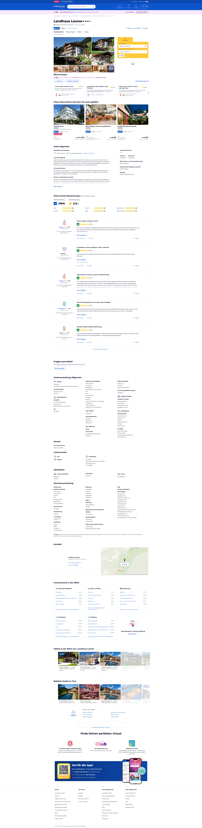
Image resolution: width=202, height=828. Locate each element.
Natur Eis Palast (60, 604)
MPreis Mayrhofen (93, 621)
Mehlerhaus (59, 592)
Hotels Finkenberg (87, 714)
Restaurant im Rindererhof (127, 595)
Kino (57, 627)
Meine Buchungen (60, 793)
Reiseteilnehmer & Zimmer (126, 49)
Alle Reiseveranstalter (61, 816)
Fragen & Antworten (60, 798)
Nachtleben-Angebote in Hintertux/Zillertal (67, 636)
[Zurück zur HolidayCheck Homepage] (59, 6)
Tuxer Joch (91, 598)
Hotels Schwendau (87, 717)
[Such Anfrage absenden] (94, 7)
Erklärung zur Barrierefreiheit (110, 813)
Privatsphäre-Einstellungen (109, 801)
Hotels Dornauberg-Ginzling (118, 712)
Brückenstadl (59, 624)
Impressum (105, 818)
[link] (120, 7)
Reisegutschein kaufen (61, 807)
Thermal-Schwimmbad (94, 595)
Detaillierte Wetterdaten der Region (101, 727)
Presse (127, 798)
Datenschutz (105, 798)
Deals (56, 1)
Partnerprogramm (83, 798)
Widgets (80, 796)
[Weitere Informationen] (75, 137)
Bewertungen (70, 32)
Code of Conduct (83, 801)
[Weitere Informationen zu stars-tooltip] (91, 21)
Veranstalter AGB (106, 793)
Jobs (127, 801)
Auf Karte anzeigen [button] (79, 25)
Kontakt (133, 1)
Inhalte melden (59, 818)
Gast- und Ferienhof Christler (128, 601)
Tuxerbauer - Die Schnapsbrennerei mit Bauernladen (99, 627)
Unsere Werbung (130, 796)
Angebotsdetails (64, 536)
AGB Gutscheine (106, 810)
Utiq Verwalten (106, 804)
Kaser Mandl (123, 604)
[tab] (125, 39)
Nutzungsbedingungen (108, 796)
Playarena (90, 601)
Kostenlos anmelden (142, 12)
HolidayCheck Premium (61, 810)
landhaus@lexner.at (75, 562)
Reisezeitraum (122, 43)
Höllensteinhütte (60, 595)
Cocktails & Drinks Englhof (63, 630)
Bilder (80, 32)
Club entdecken (130, 12)
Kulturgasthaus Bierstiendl (63, 633)
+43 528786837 (74, 565)
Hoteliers (80, 793)
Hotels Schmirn (115, 714)
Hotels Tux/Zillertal (88, 712)
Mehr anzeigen (58, 186)
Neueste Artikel (130, 807)
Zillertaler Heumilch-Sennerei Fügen (98, 630)
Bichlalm (122, 592)
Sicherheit (105, 816)
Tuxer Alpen (59, 601)
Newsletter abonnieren (61, 804)
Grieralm (90, 592)
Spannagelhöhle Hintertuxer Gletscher (66, 598)
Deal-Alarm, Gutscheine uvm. (63, 801)
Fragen (86, 32)
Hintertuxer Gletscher (94, 604)
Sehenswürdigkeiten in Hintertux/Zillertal (67, 609)
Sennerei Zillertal (92, 624)
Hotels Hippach (115, 717)
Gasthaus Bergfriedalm (126, 598)
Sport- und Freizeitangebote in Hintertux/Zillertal (96, 608)
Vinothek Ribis (92, 633)
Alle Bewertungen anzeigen (100, 349)
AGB (103, 807)
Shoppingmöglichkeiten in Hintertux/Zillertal (100, 636)
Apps (56, 813)
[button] (72, 51)
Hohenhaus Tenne (60, 621)
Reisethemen (129, 804)
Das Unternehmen (131, 793)
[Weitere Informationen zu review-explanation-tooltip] (76, 28)
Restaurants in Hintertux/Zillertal (129, 609)
